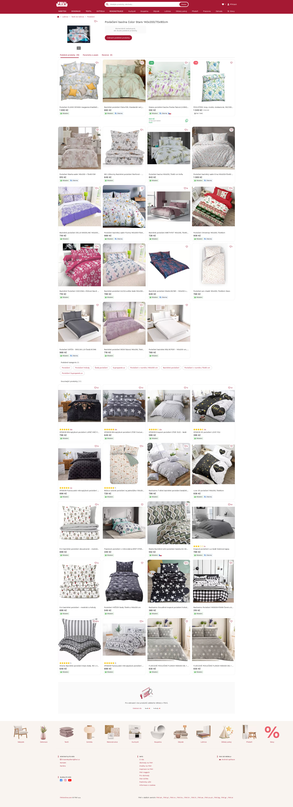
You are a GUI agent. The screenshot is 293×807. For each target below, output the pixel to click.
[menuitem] (62, 11)
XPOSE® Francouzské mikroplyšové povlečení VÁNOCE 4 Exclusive (131, 666)
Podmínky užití (145, 782)
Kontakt (63, 763)
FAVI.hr (187, 797)
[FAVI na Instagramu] (65, 780)
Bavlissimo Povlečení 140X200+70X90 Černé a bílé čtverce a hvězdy (220, 607)
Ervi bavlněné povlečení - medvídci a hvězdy (78, 607)
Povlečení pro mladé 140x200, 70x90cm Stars (211, 291)
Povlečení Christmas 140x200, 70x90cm (209, 233)
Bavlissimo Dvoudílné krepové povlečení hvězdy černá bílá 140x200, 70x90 (179, 607)
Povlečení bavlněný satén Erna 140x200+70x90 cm (213, 174)
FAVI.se (201, 797)
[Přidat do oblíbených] (142, 63)
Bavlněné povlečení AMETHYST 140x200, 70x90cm (169, 233)
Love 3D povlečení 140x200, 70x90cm (208, 491)
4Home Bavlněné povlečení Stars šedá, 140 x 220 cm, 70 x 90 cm (86, 666)
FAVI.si (230, 797)
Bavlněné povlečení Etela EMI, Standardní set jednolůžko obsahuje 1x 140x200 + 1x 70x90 (140, 107)
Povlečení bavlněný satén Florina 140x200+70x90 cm (125, 233)
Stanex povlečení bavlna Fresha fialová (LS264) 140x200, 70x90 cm (176, 107)
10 (98, 563)
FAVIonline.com (66, 797)
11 (98, 504)
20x (160, 429)
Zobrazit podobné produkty (118, 38)
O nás (141, 759)
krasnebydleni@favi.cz (71, 759)
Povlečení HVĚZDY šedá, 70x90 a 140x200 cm (122, 607)
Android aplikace (228, 759)
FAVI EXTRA (143, 779)
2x (204, 546)
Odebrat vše (137, 708)
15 (98, 446)
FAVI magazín (144, 772)
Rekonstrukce (112, 742)
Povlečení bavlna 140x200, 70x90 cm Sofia (166, 174)
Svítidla (89, 742)
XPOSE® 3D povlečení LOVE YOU (206, 432)
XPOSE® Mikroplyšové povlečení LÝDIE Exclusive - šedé (127, 432)
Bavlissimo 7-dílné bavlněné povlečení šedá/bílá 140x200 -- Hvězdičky (177, 491)
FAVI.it (194, 797)
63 (98, 388)
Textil (67, 742)
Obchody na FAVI (146, 763)
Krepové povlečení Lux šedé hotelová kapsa (211, 549)
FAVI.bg (217, 797)
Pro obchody (144, 775)
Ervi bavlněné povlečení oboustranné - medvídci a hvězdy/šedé (85, 549)
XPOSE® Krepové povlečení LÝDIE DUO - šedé (167, 432)
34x (116, 429)
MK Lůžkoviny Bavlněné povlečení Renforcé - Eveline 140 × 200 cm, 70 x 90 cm (136, 174)
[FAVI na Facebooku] (61, 780)
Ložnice (65, 17)
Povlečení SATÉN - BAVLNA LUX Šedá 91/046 (78, 349)
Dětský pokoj (226, 742)
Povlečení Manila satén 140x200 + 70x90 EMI (78, 174)
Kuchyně (135, 742)
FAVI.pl (166, 797)
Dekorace (43, 742)
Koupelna (157, 742)
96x (71, 429)
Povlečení (91, 17)
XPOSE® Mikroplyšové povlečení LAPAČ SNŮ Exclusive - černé (85, 432)
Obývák (181, 742)
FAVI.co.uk (209, 797)
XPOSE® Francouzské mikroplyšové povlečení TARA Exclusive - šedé (88, 491)
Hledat (183, 4)
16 (187, 188)
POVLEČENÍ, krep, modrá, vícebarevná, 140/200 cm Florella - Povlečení (222, 107)
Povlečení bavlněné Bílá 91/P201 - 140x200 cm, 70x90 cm (172, 349)
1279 (97, 621)
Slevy (272, 742)
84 (232, 504)
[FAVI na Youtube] (69, 780)
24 (232, 388)
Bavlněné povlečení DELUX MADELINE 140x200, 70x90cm (83, 233)
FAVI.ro (173, 797)
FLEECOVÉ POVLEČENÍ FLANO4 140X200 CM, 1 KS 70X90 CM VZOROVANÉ (179, 666)
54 (142, 388)
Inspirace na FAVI (146, 769)
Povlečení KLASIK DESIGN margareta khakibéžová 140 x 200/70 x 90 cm (89, 107)
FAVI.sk (159, 797)
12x (71, 488)
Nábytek (21, 742)
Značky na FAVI (145, 766)
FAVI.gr (224, 797)
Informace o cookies (147, 785)
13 (187, 388)
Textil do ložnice (77, 17)
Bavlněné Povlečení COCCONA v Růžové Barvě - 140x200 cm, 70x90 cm (88, 291)
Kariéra (63, 766)
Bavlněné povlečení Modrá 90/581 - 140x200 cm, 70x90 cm (172, 291)
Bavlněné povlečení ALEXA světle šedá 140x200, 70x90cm (127, 291)
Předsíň (249, 742)
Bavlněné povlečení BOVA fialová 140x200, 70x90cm (125, 349)
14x (205, 429)
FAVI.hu (180, 797)
